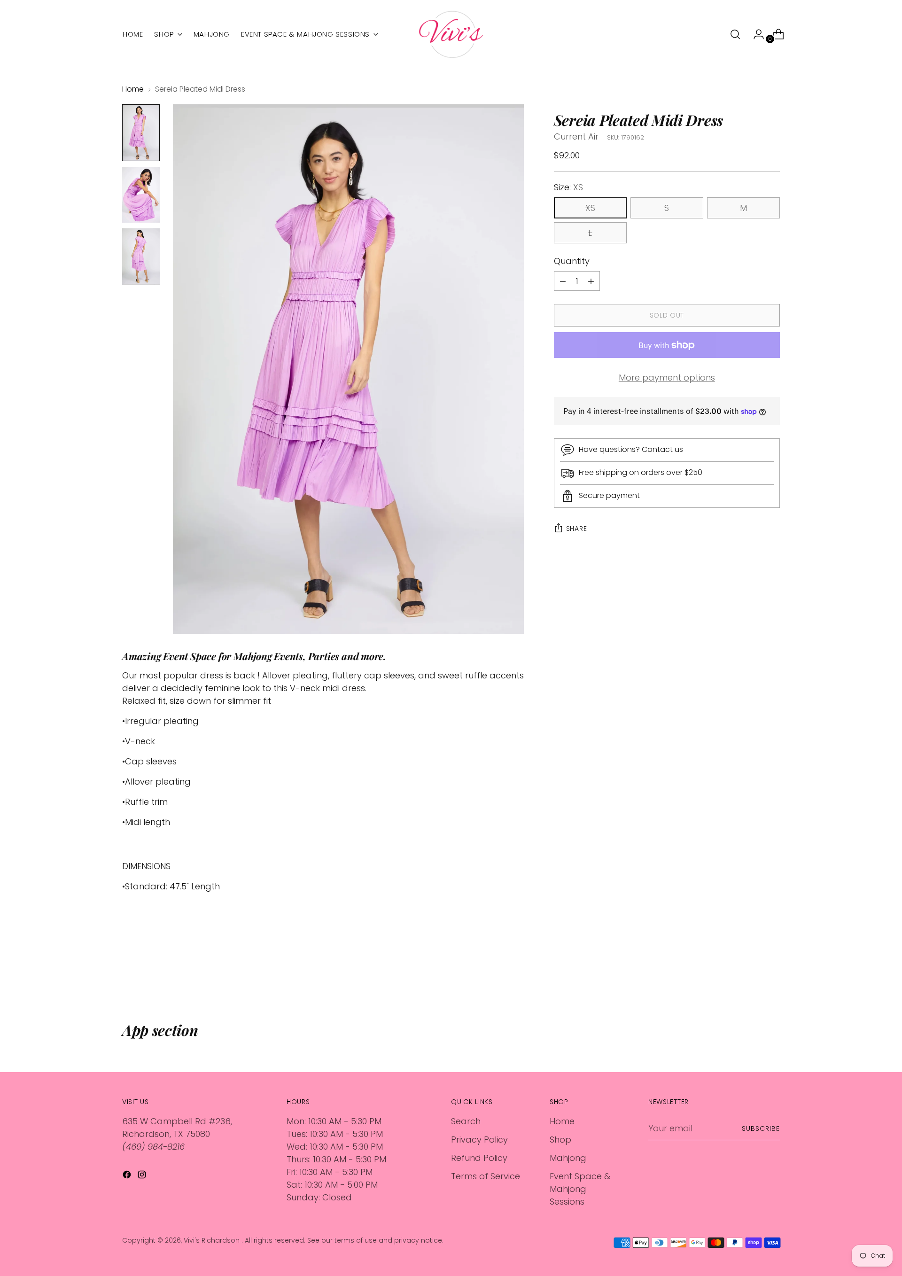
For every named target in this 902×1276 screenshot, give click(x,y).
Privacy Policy (479, 1139)
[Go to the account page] (755, 34)
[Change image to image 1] (141, 132)
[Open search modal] (735, 34)
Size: (568, 188)
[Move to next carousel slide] (772, 971)
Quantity (572, 261)
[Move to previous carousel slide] (750, 971)
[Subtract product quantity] (591, 281)
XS (590, 208)
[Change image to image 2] (141, 195)
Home (133, 89)
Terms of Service (485, 1176)
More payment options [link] (667, 378)
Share (576, 528)
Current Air (576, 136)
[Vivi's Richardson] (451, 34)
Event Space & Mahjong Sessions (580, 1188)
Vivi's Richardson (212, 1240)
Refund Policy (479, 1158)
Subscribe (761, 1128)
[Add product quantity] (562, 281)
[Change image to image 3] (141, 256)
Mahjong (568, 1158)
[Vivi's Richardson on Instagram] (142, 1176)
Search (466, 1121)
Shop (560, 1139)
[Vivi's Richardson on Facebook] (127, 1176)
